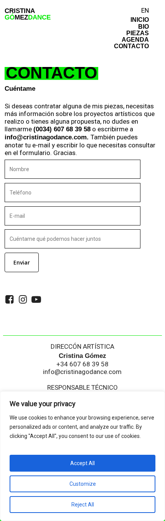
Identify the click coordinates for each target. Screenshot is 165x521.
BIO (143, 26)
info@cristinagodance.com (82, 372)
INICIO (139, 19)
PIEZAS (137, 32)
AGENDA (135, 39)
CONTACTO (131, 45)
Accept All (82, 463)
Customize (82, 484)
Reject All (82, 504)
